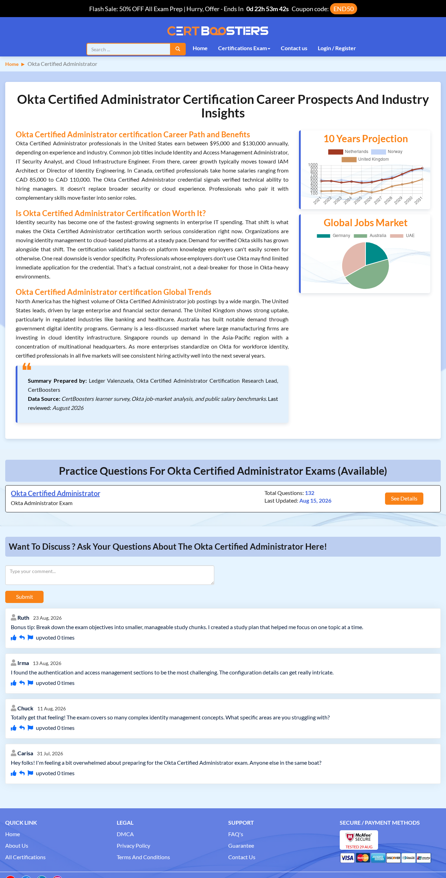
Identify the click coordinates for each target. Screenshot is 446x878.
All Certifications (25, 857)
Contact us (294, 48)
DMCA (125, 834)
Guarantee (241, 845)
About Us (16, 845)
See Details (404, 498)
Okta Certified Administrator (55, 493)
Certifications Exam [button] (242, 48)
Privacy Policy (133, 845)
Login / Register (337, 48)
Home (200, 48)
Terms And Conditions (143, 857)
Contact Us (241, 857)
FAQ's (235, 834)
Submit (24, 596)
